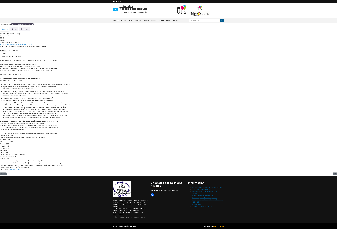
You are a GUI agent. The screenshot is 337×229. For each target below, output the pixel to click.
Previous (3, 173)
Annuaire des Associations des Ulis (22, 24)
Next (334, 173)
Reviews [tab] (25, 29)
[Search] (222, 20)
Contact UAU (196, 204)
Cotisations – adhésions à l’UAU (202, 189)
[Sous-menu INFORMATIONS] (170, 20)
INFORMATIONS (164, 21)
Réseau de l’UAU (126, 21)
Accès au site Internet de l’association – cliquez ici (17, 44)
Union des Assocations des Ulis (133, 7)
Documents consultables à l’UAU (203, 196)
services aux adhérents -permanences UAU (207, 187)
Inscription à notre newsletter (202, 206)
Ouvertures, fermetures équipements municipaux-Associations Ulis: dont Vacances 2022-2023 (207, 200)
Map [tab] (15, 29)
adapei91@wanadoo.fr (15, 169)
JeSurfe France (218, 226)
